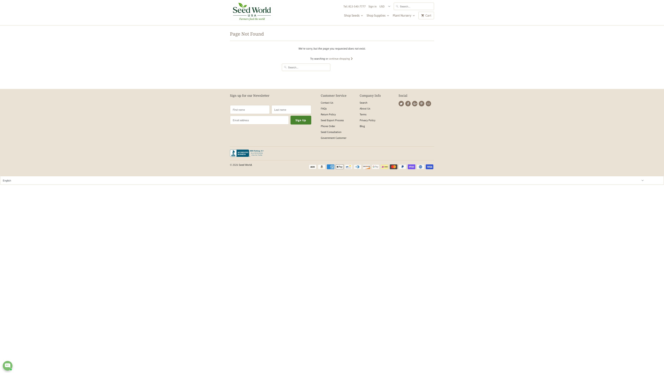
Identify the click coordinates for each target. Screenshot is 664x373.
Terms (363, 114)
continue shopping (340, 58)
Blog (362, 126)
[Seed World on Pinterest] (421, 103)
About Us (365, 108)
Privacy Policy (367, 120)
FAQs (324, 108)
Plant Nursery (402, 15)
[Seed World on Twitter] (401, 103)
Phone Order (328, 126)
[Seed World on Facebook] (408, 103)
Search (363, 102)
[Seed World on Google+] (414, 103)
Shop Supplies (376, 15)
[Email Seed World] (428, 103)
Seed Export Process (332, 120)
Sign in (372, 6)
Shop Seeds (352, 15)
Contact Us (327, 102)
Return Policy (328, 114)
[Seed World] (251, 13)
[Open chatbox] (7, 366)
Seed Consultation (331, 132)
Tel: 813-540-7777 (354, 6)
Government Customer (333, 137)
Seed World (245, 164)
